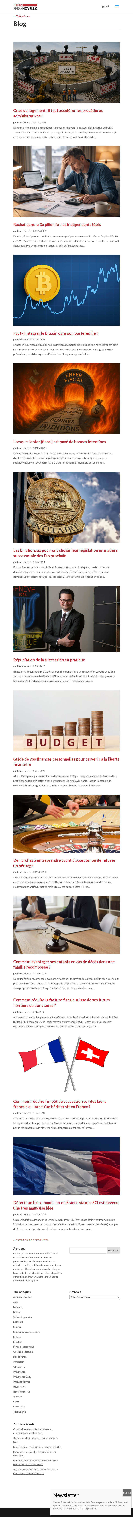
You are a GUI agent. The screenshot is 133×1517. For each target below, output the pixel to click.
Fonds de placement (23, 1346)
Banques (17, 1306)
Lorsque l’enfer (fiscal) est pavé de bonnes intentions (59, 441)
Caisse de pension (22, 1316)
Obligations (19, 1366)
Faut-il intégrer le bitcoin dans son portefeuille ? (55, 333)
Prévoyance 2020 (22, 1376)
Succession (19, 1406)
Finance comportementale (26, 1331)
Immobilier (18, 1361)
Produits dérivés (21, 1381)
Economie (18, 1321)
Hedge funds (19, 1356)
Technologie (19, 1411)
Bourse (17, 1311)
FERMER (127, 1493)
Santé (16, 1401)
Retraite (17, 1396)
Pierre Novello (24, 122)
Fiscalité (17, 1341)
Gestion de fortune (23, 1351)
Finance (17, 1326)
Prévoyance (19, 1371)
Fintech (17, 1336)
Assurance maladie (22, 1296)
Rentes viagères (21, 1391)
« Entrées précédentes (31, 1240)
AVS (15, 1301)
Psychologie (19, 1386)
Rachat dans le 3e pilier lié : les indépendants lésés (57, 224)
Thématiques (21, 16)
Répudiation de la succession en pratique (49, 660)
